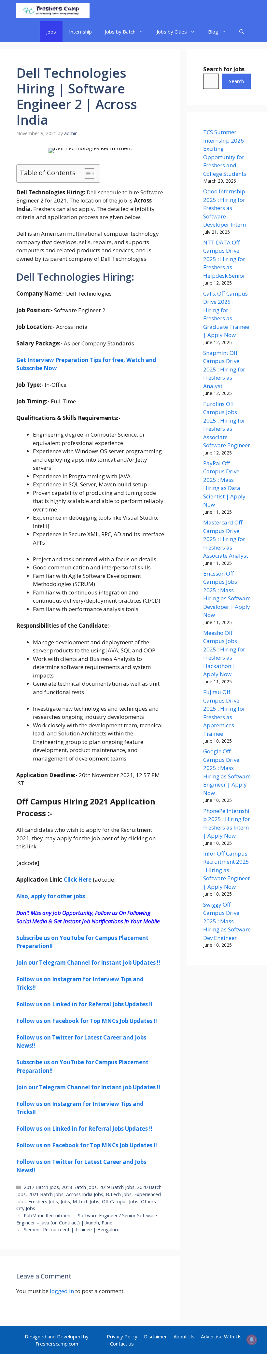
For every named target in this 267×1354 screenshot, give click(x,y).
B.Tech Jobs (119, 1194)
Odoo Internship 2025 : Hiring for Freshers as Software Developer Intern (224, 208)
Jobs (51, 31)
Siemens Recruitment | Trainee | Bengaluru (71, 1229)
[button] (242, 31)
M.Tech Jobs (86, 1201)
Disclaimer (155, 1336)
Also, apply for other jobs (50, 896)
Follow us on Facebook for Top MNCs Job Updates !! (86, 1021)
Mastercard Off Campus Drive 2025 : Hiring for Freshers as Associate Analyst (225, 539)
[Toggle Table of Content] (86, 173)
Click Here (77, 879)
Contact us (122, 1343)
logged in (62, 1291)
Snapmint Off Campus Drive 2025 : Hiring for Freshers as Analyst (224, 369)
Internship (80, 31)
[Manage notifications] (251, 1339)
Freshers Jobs (43, 1201)
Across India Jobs (84, 1194)
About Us (184, 1336)
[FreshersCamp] (53, 10)
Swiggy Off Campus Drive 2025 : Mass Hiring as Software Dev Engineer (227, 921)
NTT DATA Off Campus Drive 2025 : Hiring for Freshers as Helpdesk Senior (224, 259)
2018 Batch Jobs (79, 1187)
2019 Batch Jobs (116, 1187)
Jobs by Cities (172, 31)
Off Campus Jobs (120, 1201)
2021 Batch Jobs (45, 1194)
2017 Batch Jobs (41, 1187)
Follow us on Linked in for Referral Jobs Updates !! (84, 1004)
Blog (213, 31)
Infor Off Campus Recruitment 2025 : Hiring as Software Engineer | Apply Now (226, 870)
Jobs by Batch (120, 31)
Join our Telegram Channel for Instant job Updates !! (88, 962)
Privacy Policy (122, 1336)
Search (236, 81)
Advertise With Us (221, 1336)
